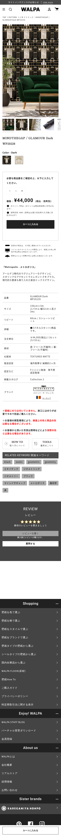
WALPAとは (8, 756)
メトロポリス (37, 483)
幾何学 (53, 483)
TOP (4, 17)
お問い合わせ (10, 790)
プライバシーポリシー (15, 696)
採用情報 (7, 781)
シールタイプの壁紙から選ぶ (19, 654)
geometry (50, 461)
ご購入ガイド (10, 688)
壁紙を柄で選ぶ (11, 620)
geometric (34, 461)
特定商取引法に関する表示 (17, 704)
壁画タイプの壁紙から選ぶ (17, 646)
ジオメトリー (11, 476)
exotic (19, 461)
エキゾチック (11, 468)
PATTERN (13, 17)
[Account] (49, 9)
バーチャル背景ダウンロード (19, 730)
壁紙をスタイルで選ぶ (15, 629)
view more (48, 2)
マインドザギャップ (14, 483)
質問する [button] (30, 543)
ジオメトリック (26, 17)
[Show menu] (5, 9)
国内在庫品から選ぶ (13, 662)
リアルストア (10, 773)
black (7, 461)
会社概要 (7, 765)
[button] (10, 9)
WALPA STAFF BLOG (13, 722)
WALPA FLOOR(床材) (14, 671)
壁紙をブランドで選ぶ (15, 637)
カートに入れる (30, 224)
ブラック (28, 476)
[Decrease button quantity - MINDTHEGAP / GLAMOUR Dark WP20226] (10, 191)
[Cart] (56, 9)
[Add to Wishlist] (30, 234)
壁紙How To (9, 679)
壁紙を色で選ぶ (11, 612)
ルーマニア (46, 398)
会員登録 (7, 739)
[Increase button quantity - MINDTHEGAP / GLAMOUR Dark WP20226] (21, 191)
